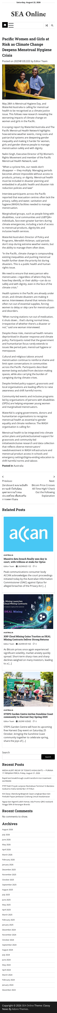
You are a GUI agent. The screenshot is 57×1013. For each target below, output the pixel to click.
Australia (18, 465)
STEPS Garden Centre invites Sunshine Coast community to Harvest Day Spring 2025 (28, 715)
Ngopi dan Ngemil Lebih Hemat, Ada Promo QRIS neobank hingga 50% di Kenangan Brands (27, 803)
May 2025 (6, 904)
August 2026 (7, 829)
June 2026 (6, 839)
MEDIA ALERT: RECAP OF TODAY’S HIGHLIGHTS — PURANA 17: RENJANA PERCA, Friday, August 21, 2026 (27, 771)
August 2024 (7, 949)
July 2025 (6, 894)
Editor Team (41, 61)
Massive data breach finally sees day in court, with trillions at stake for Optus (25, 560)
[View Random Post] (46, 25)
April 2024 (6, 970)
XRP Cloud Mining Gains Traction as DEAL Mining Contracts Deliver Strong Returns (27, 638)
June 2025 (6, 899)
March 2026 (7, 854)
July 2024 (6, 954)
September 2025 (9, 884)
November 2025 (9, 874)
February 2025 (8, 919)
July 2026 (6, 834)
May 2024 (6, 965)
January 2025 (7, 924)
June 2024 (6, 959)
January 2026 (7, 864)
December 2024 (9, 929)
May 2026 (6, 844)
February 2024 (8, 979)
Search (6, 752)
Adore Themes (20, 1009)
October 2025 (8, 879)
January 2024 (7, 985)
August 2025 (7, 889)
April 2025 (6, 909)
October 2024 (8, 939)
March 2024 (7, 974)
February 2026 (8, 859)
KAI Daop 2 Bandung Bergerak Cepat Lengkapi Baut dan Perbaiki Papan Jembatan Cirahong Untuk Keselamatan (26, 795)
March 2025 (7, 914)
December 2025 (9, 869)
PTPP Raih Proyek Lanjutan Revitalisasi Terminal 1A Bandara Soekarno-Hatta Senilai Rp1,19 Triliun (28, 787)
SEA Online (28, 13)
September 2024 (9, 944)
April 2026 (6, 849)
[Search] (52, 25)
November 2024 (9, 934)
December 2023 (9, 990)
